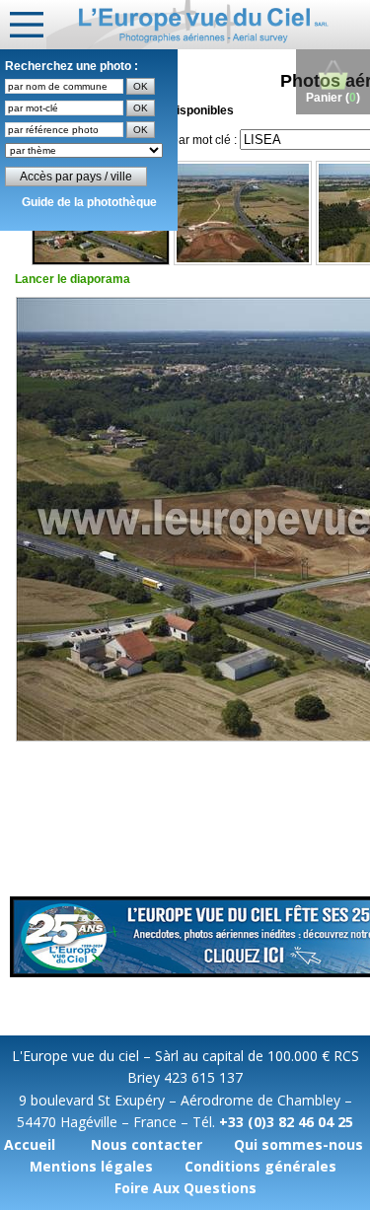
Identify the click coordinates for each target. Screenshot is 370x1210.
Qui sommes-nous (298, 1144)
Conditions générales (260, 1166)
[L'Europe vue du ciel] (208, 24)
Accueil (29, 1144)
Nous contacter (146, 1144)
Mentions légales (91, 1166)
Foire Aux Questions (185, 1187)
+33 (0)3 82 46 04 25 (286, 1121)
